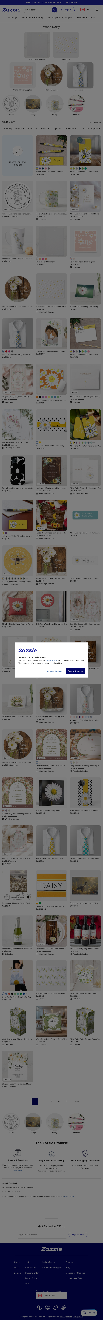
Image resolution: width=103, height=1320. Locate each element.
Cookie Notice (51, 660)
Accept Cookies (75, 671)
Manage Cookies (54, 671)
